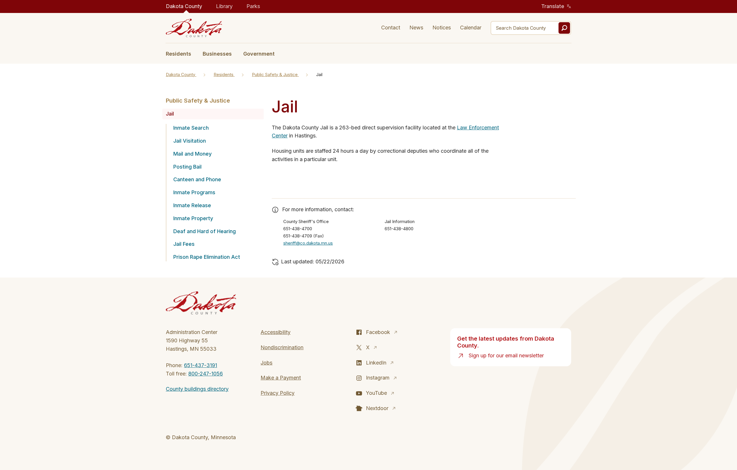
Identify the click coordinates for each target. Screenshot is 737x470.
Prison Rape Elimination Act (206, 257)
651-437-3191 (200, 365)
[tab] (181, 53)
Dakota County (184, 6)
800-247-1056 (205, 374)
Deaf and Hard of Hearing (204, 231)
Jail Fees (184, 244)
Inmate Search (191, 128)
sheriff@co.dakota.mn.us (308, 243)
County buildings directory (197, 389)
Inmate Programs (194, 192)
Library (224, 6)
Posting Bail (187, 167)
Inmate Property (193, 218)
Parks (253, 6)
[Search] (564, 28)
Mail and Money (192, 154)
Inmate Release (192, 205)
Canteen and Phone (197, 179)
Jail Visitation (189, 141)
